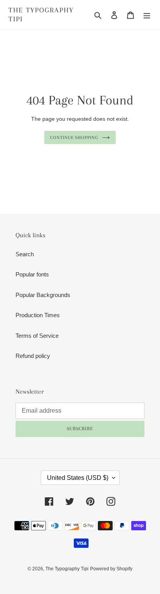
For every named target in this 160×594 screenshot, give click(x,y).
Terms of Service (37, 335)
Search (25, 254)
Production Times (38, 315)
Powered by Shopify (111, 568)
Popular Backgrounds (43, 295)
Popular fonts (32, 274)
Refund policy (33, 356)
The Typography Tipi (41, 14)
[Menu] (147, 15)
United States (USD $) (77, 477)
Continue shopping (74, 137)
